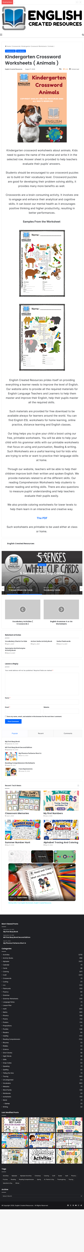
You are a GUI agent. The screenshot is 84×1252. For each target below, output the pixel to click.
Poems (5, 1019)
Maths (5, 1012)
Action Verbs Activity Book (41, 641)
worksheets (7, 1097)
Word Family (7, 1090)
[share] (71, 865)
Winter (17, 1183)
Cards (5, 968)
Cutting (5, 982)
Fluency (6, 992)
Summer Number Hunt (17, 842)
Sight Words (7, 1056)
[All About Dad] (15, 1156)
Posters (5, 1022)
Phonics (6, 1015)
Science (6, 1049)
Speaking (6, 1066)
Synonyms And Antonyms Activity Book (15, 649)
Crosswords (16, 46)
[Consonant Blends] (69, 1156)
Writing (5, 1107)
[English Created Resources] (42, 18)
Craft (5, 975)
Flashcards (7, 988)
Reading (13, 1179)
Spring (39, 1179)
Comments (68, 733)
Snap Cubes (7, 1063)
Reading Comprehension (11, 1039)
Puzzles (5, 1029)
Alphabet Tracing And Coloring (61, 842)
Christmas (38, 1176)
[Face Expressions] (11, 772)
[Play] (65, 856)
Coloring (6, 971)
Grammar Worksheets (10, 998)
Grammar (6, 995)
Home (8, 46)
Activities (6, 955)
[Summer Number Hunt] (22, 830)
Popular (15, 733)
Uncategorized (8, 1080)
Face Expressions (25, 769)
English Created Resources (13, 69)
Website (46, 707)
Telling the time (8, 1073)
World (5, 1100)
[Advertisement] (42, 1236)
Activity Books (8, 958)
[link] (12, 867)
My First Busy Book (12, 741)
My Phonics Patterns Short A (30, 753)
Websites (6, 1086)
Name (7, 698)
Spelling (5, 1069)
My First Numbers (53, 813)
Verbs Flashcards (64, 641)
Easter (60, 1176)
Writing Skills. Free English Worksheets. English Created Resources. (41, 866)
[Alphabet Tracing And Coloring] (61, 830)
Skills (4, 1059)
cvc (4, 985)
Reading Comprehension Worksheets (20, 763)
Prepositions (7, 1026)
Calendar (6, 965)
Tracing (5, 1076)
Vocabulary (21, 51)
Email (7, 707)
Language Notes (9, 1002)
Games (7, 1103)
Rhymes (6, 1042)
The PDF (42, 518)
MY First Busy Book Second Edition (18, 747)
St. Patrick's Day (49, 1179)
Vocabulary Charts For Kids (16, 641)
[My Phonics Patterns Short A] (11, 756)
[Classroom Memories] (22, 801)
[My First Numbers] (61, 801)
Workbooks (7, 1093)
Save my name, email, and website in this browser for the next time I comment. (34, 716)
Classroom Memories (17, 813)
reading (5, 1036)
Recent (41, 733)
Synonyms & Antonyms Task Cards (42, 573)
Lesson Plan (7, 1005)
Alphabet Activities (26, 1176)
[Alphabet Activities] (42, 1156)
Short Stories (7, 1053)
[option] (42, 573)
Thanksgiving (61, 1179)
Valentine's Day (7, 1183)
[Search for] (83, 34)
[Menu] (1, 34)
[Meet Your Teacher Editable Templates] (69, 1140)
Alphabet (6, 961)
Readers (6, 1032)
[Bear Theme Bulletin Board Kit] (15, 1124)
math (5, 1009)
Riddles (5, 1046)
